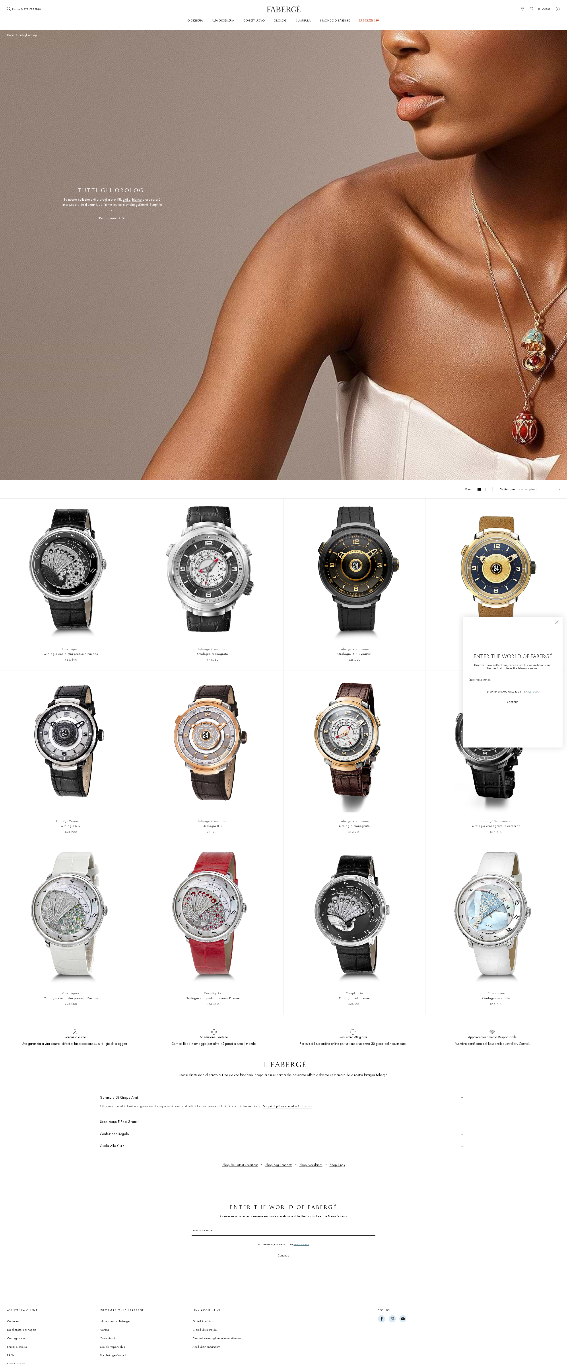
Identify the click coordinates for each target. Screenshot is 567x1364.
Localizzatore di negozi (21, 1330)
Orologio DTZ (71, 826)
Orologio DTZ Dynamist (354, 654)
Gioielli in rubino (202, 1321)
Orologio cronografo (212, 654)
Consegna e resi (17, 1338)
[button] (557, 9)
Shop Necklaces (310, 1164)
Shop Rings (337, 1164)
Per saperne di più (112, 218)
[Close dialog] (557, 622)
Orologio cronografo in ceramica (496, 826)
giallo (126, 199)
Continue (283, 1255)
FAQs (10, 1355)
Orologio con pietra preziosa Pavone (71, 654)
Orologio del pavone (354, 998)
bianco (137, 199)
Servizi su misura (17, 1347)
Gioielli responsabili (112, 1347)
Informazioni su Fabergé (115, 1321)
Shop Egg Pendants (278, 1164)
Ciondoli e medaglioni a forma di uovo (216, 1338)
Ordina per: (507, 489)
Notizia (104, 1330)
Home (10, 35)
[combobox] (34, 9)
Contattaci (13, 1321)
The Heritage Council (113, 1355)
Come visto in (108, 1338)
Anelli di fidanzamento (206, 1347)
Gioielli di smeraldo (204, 1330)
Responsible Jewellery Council (508, 1043)
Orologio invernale (496, 998)
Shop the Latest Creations (240, 1164)
